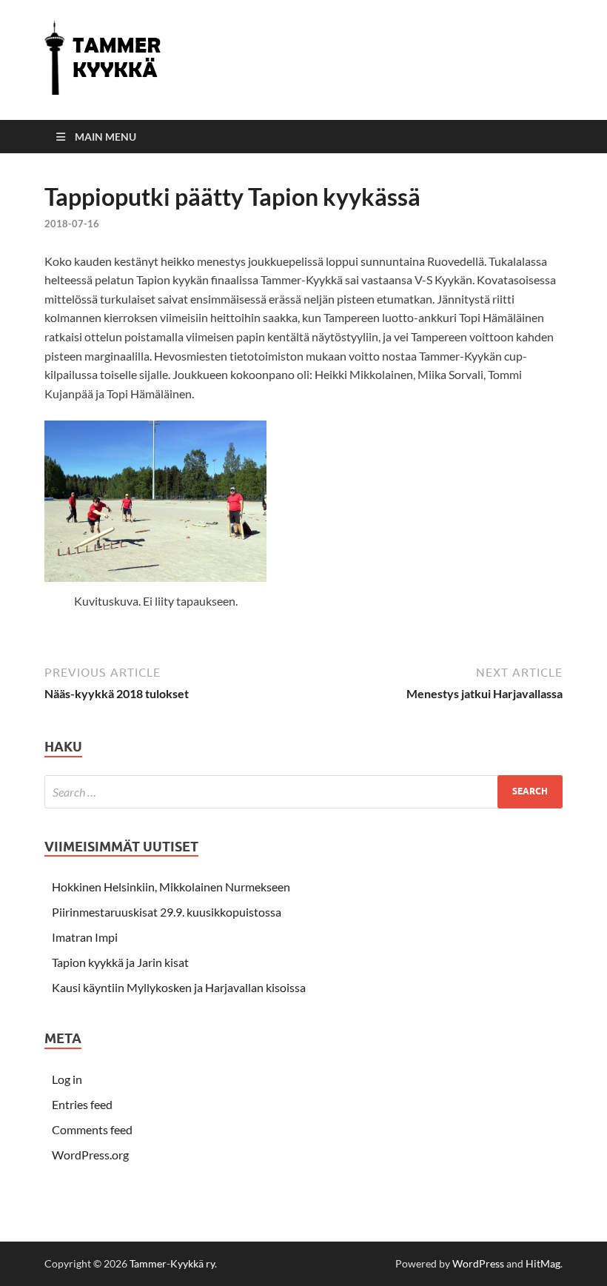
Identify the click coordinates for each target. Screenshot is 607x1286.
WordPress (478, 1263)
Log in (67, 1079)
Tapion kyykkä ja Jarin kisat (120, 962)
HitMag (543, 1263)
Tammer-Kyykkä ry (172, 1263)
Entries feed (82, 1104)
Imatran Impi (85, 937)
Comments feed (92, 1129)
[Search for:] (303, 791)
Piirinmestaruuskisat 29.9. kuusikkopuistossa (166, 912)
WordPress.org (90, 1155)
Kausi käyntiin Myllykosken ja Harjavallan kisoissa (179, 987)
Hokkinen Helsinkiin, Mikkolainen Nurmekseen (171, 887)
